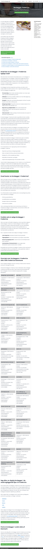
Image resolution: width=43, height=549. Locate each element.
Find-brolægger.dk (5, 1)
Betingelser (41, 548)
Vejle (3, 505)
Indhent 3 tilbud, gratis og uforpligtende (21, 12)
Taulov (3, 500)
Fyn (26, 1)
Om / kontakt (35, 1)
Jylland (23, 1)
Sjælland (30, 1)
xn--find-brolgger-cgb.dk (10, 130)
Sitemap (37, 548)
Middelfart (4, 498)
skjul (11, 57)
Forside (19, 1)
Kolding (3, 507)
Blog (35, 548)
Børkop (3, 502)
